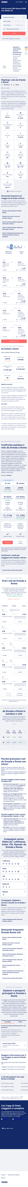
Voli (8, 1097)
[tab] (8, 252)
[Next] (24, 247)
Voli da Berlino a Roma (7, 1086)
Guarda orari (7, 380)
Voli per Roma (15, 1097)
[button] (8, 25)
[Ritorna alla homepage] (4, 2)
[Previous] (3, 732)
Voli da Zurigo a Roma (7, 1083)
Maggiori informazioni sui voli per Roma (13, 1069)
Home (3, 1097)
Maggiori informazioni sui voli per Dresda (13, 1067)
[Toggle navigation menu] (26, 2)
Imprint (3, 1175)
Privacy (3, 1178)
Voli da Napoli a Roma (7, 1090)
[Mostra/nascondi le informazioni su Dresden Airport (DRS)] (25, 1045)
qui (18, 701)
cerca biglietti (7, 361)
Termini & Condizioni (14, 1175)
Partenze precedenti (8, 694)
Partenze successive (20, 694)
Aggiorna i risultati (13, 599)
